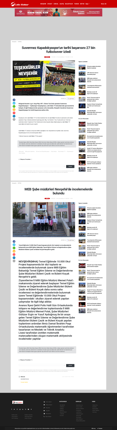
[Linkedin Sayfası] (23, 409)
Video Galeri (49, 404)
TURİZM (76, 4)
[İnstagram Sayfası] (18, 409)
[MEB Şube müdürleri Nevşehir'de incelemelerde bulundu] (44, 219)
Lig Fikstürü (79, 412)
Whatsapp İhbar (28, 416)
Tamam (100, 428)
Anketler (94, 406)
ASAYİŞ (62, 4)
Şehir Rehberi (79, 419)
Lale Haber (30, 118)
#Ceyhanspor (70, 151)
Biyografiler (95, 408)
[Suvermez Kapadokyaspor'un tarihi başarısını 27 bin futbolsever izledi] (44, 78)
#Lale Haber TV (62, 151)
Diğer (87, 4)
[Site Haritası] (29, 409)
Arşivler (48, 410)
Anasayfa (14, 41)
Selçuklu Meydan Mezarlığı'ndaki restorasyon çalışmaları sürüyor (94, 112)
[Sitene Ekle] (32, 409)
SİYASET (49, 4)
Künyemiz (48, 413)
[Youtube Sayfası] (21, 409)
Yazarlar (47, 407)
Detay (94, 428)
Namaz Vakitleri (80, 408)
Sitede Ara (95, 405)
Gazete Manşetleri (80, 420)
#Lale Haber (54, 151)
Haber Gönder (28, 418)
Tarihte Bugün (79, 413)
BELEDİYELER (69, 4)
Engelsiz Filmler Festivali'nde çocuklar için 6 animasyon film (94, 106)
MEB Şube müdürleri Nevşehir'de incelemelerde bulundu (94, 80)
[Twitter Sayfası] (15, 409)
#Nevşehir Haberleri (30, 151)
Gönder (70, 166)
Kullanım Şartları (29, 414)
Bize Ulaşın (48, 416)
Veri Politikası (15, 418)
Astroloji (94, 412)
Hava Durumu (79, 405)
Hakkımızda (14, 414)
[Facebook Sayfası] (12, 409)
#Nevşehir (21, 151)
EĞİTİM (82, 4)
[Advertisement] (58, 28)
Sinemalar (78, 415)
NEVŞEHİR (43, 4)
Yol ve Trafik (79, 406)
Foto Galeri (49, 401)
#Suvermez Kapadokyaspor (43, 151)
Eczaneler (78, 410)
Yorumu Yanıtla (24, 382)
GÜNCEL (56, 4)
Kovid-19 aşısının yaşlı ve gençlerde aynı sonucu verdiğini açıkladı (93, 99)
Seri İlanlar (78, 417)
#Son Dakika (22, 153)
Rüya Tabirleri (95, 410)
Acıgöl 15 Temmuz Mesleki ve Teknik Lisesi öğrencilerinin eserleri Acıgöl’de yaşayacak (94, 150)
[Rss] (26, 409)
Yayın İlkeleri (15, 416)
